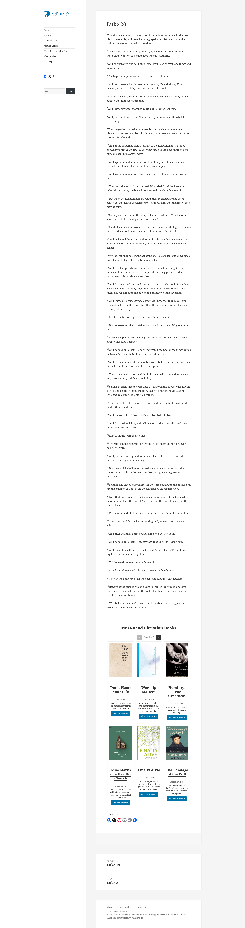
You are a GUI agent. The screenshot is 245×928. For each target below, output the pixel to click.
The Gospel (49, 61)
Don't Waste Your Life (120, 689)
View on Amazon (121, 713)
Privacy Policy (124, 907)
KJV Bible (48, 35)
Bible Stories (50, 56)
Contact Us (141, 907)
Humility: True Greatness (177, 691)
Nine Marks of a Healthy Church (120, 774)
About (110, 907)
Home (46, 30)
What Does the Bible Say (55, 51)
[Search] (70, 91)
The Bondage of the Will (177, 772)
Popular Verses (51, 45)
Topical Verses (51, 40)
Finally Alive (149, 770)
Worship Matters (148, 689)
